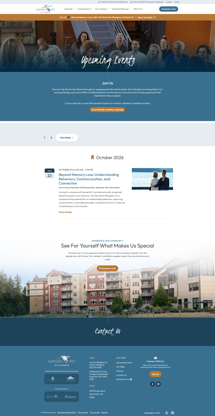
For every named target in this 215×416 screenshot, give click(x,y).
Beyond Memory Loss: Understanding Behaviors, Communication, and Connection (89, 178)
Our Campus (100, 9)
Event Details (65, 212)
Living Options (83, 9)
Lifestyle (68, 9)
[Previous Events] (44, 137)
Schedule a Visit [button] (169, 9)
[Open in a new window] (52, 379)
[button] (64, 17)
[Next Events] (51, 137)
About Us (137, 9)
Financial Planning (120, 9)
